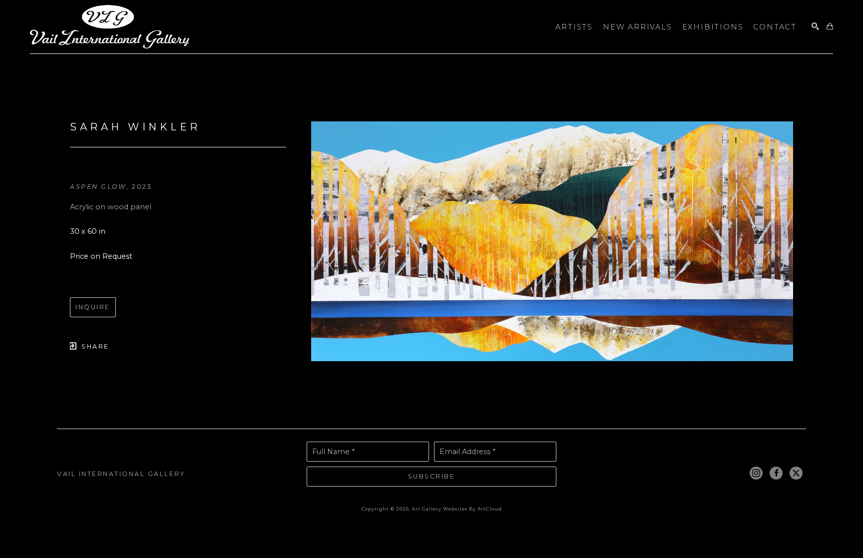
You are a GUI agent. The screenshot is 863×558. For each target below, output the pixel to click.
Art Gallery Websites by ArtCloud (457, 509)
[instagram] (756, 473)
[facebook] (776, 473)
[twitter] (796, 473)
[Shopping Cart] (830, 26)
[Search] (815, 26)
